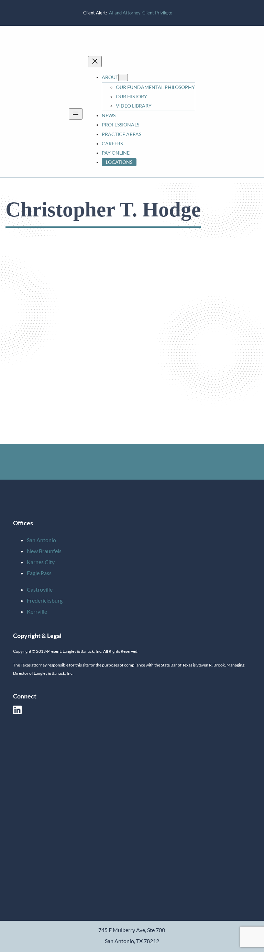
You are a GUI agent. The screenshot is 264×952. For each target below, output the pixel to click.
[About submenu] (123, 77)
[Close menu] (95, 61)
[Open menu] (75, 114)
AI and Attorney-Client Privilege (140, 12)
